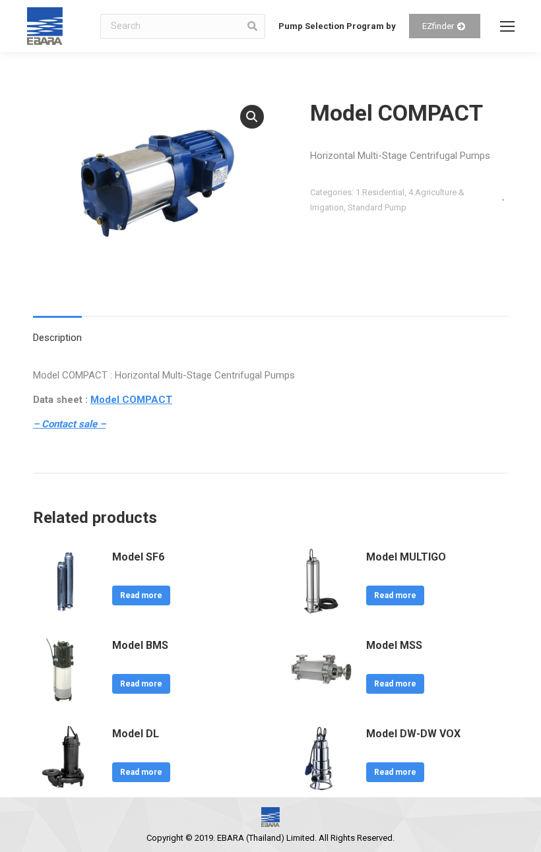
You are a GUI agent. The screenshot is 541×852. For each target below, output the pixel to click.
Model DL (135, 733)
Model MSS (394, 645)
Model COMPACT (131, 400)
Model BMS (140, 645)
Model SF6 (138, 557)
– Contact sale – (69, 424)
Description (57, 338)
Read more (141, 595)
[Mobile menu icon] (507, 26)
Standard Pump (377, 207)
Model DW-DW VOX (413, 733)
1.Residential (380, 192)
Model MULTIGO (406, 557)
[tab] (57, 331)
